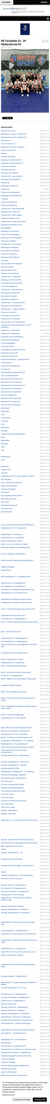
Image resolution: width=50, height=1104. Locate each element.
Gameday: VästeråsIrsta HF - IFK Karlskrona (15, 913)
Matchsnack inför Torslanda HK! (11, 388)
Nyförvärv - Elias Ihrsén (8, 814)
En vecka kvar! (5, 369)
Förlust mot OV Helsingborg (10, 234)
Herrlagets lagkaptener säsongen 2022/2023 (16, 1056)
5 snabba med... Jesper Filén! (10, 277)
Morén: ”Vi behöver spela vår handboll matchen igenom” (19, 622)
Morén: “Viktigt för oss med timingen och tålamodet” (18, 679)
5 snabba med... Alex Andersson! (12, 289)
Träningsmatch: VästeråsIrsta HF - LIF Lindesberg (17, 771)
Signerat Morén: (6, 1043)
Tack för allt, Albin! (7, 797)
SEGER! (3, 849)
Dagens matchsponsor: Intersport (12, 955)
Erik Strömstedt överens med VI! (11, 495)
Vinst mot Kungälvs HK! (9, 395)
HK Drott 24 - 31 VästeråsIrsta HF (12, 675)
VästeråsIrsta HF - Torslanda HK (11, 534)
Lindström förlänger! (8, 1059)
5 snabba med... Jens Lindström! (12, 176)
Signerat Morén (6, 570)
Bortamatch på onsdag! (9, 296)
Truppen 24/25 (6, 469)
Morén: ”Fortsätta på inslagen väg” (12, 715)
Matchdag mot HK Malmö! (9, 173)
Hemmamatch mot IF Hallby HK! (11, 264)
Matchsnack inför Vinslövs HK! (11, 398)
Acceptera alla (40, 1100)
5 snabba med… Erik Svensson (11, 244)
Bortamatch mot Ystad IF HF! (10, 315)
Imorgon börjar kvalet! (8, 150)
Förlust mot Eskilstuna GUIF (10, 218)
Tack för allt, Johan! (7, 794)
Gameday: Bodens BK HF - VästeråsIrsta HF (15, 755)
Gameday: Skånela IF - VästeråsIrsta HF (14, 976)
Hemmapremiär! (6, 363)
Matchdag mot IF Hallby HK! (10, 212)
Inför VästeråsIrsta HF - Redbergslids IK (14, 641)
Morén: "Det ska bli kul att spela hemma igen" (16, 672)
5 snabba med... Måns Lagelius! (11, 215)
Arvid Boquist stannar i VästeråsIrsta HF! (14, 653)
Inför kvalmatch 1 (6, 512)
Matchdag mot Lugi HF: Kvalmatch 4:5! (14, 134)
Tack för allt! (5, 492)
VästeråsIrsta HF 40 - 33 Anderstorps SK (14, 593)
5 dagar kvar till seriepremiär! (10, 366)
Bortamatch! (5, 411)
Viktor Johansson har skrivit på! (11, 482)
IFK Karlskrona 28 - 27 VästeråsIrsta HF (14, 994)
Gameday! (4, 431)
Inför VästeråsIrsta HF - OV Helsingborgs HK (15, 576)
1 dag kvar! (4, 199)
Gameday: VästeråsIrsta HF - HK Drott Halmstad (17, 875)
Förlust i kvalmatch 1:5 (8, 144)
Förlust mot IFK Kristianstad (10, 192)
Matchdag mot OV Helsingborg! (11, 238)
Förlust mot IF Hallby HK (9, 205)
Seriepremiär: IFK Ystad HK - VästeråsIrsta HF (16, 1052)
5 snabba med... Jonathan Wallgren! (13, 309)
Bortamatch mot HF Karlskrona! (11, 306)
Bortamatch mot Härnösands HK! (12, 379)
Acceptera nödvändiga (22, 1100)
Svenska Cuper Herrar (8, 131)
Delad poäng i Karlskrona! (9, 299)
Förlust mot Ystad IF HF (9, 312)
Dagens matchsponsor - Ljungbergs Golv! (15, 359)
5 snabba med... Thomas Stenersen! (13, 302)
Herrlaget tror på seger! (8, 1069)
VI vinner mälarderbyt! (8, 343)
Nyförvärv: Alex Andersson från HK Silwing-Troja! (17, 840)
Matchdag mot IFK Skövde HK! (11, 280)
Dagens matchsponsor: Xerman (11, 541)
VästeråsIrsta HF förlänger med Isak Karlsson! (16, 599)
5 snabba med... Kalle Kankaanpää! (12, 208)
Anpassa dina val (8, 1095)
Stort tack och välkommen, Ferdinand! (13, 801)
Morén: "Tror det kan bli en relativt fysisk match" (17, 737)
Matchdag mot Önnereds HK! (10, 179)
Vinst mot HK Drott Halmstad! (11, 405)
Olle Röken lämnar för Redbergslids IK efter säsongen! (19, 843)
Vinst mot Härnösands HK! (10, 375)
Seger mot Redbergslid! (9, 1072)
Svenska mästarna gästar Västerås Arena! (15, 1065)
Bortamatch (5, 466)
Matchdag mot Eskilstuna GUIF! (11, 225)
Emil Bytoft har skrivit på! (9, 505)
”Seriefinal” (4, 421)
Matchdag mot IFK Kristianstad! (11, 195)
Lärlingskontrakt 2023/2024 (10, 768)
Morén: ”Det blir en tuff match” (11, 632)
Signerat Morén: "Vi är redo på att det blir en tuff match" (19, 820)
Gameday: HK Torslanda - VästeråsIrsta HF (15, 891)
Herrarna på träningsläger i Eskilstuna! (13, 775)
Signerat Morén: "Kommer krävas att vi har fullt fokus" (19, 934)
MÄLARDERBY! (6, 228)
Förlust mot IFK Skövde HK (10, 273)
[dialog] (25, 1091)
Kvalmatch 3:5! (6, 140)
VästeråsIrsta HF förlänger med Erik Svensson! (16, 602)
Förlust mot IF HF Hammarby (10, 319)
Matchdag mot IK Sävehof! (10, 231)
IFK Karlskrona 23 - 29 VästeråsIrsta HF (14, 619)
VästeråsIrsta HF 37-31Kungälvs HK (13, 662)
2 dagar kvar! (5, 182)
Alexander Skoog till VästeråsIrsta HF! (13, 778)
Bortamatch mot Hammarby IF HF (12, 163)
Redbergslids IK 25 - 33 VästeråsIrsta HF (14, 744)
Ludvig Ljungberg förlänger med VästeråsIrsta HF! (17, 525)
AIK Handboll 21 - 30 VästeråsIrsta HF (13, 1033)
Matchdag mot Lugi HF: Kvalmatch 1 (13, 147)
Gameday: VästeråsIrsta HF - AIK (12, 852)
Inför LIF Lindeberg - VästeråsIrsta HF (13, 554)
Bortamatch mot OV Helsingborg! (12, 337)
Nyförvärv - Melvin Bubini (9, 810)
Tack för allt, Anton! (7, 804)
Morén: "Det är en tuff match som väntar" (14, 544)
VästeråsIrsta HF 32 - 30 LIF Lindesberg (14, 734)
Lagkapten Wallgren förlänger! (11, 685)
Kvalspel (4, 153)
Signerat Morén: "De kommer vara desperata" (16, 1017)
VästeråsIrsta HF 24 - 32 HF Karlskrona (14, 1039)
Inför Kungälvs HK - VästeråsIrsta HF (13, 586)
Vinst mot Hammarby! (8, 157)
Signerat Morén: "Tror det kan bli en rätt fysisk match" (18, 1049)
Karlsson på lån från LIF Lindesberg (13, 1010)
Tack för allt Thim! (7, 508)
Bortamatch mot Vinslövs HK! (10, 401)
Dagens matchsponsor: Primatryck (12, 906)
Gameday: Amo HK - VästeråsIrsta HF (13, 885)
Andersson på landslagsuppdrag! (12, 788)
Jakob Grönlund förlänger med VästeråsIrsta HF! (17, 560)
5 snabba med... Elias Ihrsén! (10, 330)
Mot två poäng (6, 479)
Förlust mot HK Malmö (8, 166)
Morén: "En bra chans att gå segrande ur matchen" (17, 747)
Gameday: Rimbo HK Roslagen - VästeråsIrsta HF (17, 865)
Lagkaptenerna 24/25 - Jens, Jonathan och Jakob (17, 476)
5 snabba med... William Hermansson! (13, 221)
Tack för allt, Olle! (6, 781)
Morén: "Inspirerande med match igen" (14, 666)
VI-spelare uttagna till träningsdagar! (13, 434)
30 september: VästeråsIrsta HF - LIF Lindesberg (17, 741)
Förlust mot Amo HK (8, 346)
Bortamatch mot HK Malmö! (10, 251)
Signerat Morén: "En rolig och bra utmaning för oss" (18, 952)
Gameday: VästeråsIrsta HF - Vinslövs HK (14, 909)
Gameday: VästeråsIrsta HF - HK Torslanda (15, 1014)
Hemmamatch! (6, 418)
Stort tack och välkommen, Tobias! (12, 784)
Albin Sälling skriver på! (9, 499)
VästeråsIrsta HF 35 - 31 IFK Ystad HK (13, 718)
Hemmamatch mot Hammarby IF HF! (13, 385)
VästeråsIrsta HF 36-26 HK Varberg (12, 895)
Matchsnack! (5, 408)
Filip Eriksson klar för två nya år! (11, 878)
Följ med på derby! (7, 267)
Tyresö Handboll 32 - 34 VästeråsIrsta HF (14, 931)
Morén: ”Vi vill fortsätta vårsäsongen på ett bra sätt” (18, 609)
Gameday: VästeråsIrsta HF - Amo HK (13, 988)
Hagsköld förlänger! (7, 567)
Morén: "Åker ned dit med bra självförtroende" (16, 728)
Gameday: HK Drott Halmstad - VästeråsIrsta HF (17, 1020)
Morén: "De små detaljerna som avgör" (14, 692)
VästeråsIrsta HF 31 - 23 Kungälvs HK (13, 948)
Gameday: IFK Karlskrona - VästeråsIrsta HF (15, 997)
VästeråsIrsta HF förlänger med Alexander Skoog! (17, 589)
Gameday (4, 473)
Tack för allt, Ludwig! (8, 807)
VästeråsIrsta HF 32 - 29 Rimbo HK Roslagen (16, 1023)
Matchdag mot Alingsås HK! (10, 293)
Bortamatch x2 (6, 457)
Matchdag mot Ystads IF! (9, 186)
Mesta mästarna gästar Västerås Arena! (14, 1075)
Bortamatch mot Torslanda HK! (11, 392)
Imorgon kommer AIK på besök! (11, 859)
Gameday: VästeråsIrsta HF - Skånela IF (14, 765)
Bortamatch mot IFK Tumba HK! (11, 382)
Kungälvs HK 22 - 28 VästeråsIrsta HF (13, 583)
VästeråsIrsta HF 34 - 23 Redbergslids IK (14, 638)
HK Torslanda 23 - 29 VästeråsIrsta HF (13, 888)
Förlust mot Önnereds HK (9, 356)
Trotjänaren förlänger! (8, 1062)
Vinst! (3, 414)
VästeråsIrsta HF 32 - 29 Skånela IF (12, 538)
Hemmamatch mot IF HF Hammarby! (13, 322)
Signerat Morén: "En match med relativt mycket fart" (18, 1030)
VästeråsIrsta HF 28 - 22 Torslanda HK (13, 528)
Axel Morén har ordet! (8, 170)
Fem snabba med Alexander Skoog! (13, 350)
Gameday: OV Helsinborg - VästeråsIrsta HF (15, 731)
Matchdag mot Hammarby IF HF (11, 160)
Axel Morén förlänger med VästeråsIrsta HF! (15, 547)
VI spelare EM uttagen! (8, 489)
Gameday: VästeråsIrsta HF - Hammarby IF (15, 762)
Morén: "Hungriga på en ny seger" (12, 659)
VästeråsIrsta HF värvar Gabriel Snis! (13, 615)
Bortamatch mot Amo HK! (9, 353)
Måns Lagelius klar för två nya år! (12, 846)
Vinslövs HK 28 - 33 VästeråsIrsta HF (13, 1001)
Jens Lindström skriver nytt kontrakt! (13, 791)
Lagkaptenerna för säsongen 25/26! (13, 372)
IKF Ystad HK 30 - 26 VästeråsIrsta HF (13, 1046)
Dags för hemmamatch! (9, 270)
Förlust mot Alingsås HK (9, 202)
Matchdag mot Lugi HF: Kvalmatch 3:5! (14, 137)
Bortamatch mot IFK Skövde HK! (11, 283)
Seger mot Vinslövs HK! (9, 1004)
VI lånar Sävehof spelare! (9, 486)
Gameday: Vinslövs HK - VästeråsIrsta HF (14, 1007)
